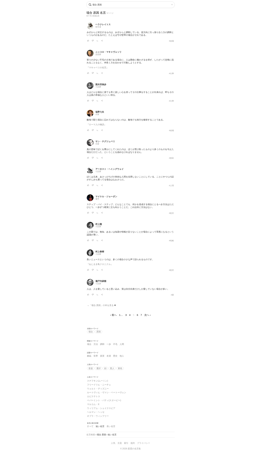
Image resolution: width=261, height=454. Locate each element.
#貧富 (171, 158)
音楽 (90, 368)
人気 (113, 443)
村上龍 (98, 224)
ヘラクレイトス (103, 24)
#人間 (171, 185)
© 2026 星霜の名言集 (130, 448)
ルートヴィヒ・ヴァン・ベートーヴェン (106, 392)
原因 (98, 332)
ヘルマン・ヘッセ (95, 412)
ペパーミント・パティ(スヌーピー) (104, 400)
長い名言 (111, 426)
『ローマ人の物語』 (96, 124)
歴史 (115, 356)
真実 (102, 356)
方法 (96, 344)
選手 (97, 199)
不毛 (115, 344)
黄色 (120, 368)
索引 (126, 443)
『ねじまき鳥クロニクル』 (100, 264)
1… (121, 315)
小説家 (98, 87)
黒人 (112, 368)
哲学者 (98, 27)
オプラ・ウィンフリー (98, 416)
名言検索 (90, 434)
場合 (90, 332)
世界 (96, 356)
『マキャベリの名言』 (97, 67)
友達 (109, 356)
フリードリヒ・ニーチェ (99, 385)
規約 (132, 443)
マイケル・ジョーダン (106, 196)
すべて (90, 426)
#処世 (171, 213)
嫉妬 (89, 356)
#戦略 (171, 241)
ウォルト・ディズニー (98, 388)
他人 (122, 356)
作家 (97, 114)
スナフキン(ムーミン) (97, 381)
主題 (119, 443)
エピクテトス (93, 396)
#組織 (171, 41)
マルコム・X (93, 404)
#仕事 (171, 73)
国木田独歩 (100, 84)
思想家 (98, 54)
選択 (98, 368)
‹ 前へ (113, 315)
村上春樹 (99, 251)
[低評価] (93, 41)
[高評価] (88, 41)
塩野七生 (99, 112)
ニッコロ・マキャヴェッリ (108, 52)
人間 (122, 344)
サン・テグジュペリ (105, 141)
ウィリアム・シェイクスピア (101, 408)
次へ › (147, 315)
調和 (102, 344)
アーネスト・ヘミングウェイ (109, 169)
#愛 (172, 295)
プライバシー (143, 443)
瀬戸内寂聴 (100, 281)
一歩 (109, 344)
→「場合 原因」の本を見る (100, 305)
